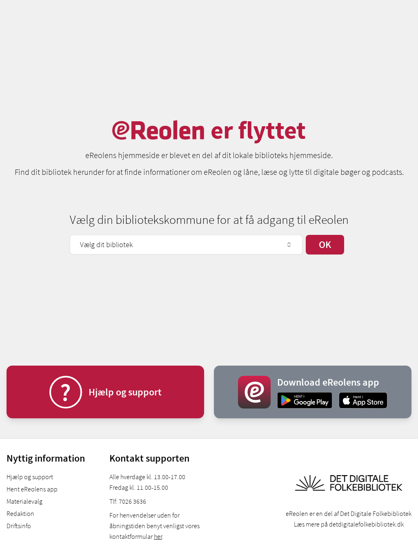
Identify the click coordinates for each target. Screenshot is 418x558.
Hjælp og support (30, 477)
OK (325, 244)
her (158, 536)
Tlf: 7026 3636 (127, 501)
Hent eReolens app (32, 489)
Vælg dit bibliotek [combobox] (106, 244)
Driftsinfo (19, 526)
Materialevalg (24, 501)
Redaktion (20, 513)
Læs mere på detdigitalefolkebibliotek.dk (349, 524)
